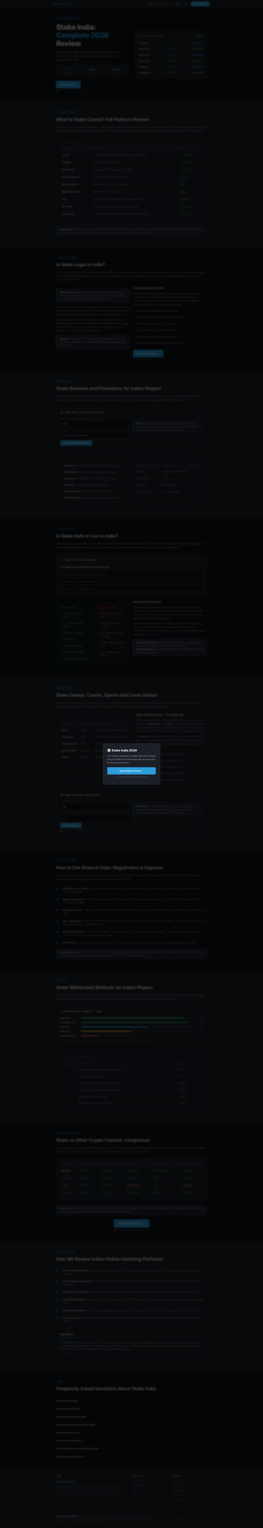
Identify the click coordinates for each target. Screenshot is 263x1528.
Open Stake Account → (131, 771)
